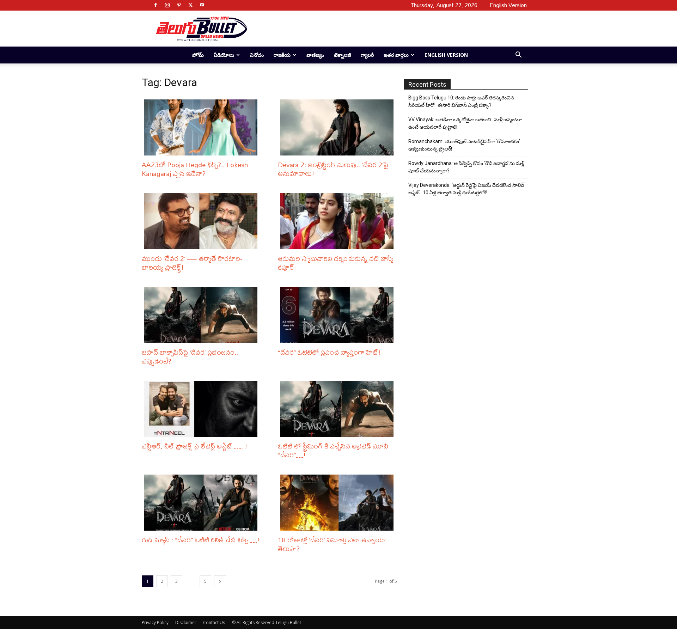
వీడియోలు (224, 54)
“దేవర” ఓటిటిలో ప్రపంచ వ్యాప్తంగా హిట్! (329, 352)
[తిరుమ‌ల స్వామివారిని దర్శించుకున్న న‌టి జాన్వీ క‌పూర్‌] (338, 221)
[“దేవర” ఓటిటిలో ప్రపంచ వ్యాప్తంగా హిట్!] (338, 315)
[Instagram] (167, 5)
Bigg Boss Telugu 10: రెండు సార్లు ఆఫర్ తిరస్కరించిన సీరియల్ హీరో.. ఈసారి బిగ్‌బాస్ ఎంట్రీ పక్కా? (461, 101)
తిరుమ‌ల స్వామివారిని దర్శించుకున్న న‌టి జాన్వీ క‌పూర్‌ (335, 262)
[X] (190, 5)
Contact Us (214, 622)
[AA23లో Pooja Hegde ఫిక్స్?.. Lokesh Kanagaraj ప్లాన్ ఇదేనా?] (202, 127)
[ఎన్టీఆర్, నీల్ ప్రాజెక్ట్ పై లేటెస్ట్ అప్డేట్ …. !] (202, 409)
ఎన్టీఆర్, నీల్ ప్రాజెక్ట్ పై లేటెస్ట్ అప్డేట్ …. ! (195, 446)
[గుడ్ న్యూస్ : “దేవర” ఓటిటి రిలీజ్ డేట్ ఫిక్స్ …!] (202, 503)
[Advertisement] (385, 28)
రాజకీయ (282, 54)
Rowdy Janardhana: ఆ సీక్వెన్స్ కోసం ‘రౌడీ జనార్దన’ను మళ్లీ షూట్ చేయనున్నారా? (466, 166)
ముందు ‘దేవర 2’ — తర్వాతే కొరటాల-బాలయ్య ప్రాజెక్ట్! (192, 262)
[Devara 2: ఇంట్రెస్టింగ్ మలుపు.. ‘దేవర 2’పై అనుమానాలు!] (338, 127)
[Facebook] (155, 5)
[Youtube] (202, 5)
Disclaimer (185, 622)
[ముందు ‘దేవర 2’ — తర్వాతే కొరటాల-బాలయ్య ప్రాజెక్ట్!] (202, 221)
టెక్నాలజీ (342, 54)
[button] (518, 55)
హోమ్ (198, 54)
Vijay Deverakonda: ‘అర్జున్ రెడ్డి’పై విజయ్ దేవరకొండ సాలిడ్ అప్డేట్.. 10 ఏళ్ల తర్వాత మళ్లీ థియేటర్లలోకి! (466, 188)
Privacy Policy (155, 622)
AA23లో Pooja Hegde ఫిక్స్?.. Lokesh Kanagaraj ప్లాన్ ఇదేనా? (195, 169)
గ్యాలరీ (367, 54)
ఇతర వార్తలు (396, 54)
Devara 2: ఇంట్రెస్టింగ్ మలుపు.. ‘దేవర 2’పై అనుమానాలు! (333, 169)
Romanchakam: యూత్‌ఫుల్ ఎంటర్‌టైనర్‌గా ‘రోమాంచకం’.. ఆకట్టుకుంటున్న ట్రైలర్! (465, 145)
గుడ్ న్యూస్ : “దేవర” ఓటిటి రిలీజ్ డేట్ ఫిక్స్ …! (201, 539)
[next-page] (220, 581)
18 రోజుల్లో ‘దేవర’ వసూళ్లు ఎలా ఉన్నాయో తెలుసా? (332, 544)
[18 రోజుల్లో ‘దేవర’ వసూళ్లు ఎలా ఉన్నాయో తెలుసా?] (338, 503)
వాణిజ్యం (315, 54)
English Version (446, 54)
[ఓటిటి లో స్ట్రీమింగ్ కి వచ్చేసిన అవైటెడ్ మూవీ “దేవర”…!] (338, 409)
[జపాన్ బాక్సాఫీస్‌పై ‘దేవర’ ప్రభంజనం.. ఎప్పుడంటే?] (202, 315)
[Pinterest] (178, 5)
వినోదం (257, 54)
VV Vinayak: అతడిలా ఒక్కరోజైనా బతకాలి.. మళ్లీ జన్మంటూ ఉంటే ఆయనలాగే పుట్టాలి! (465, 123)
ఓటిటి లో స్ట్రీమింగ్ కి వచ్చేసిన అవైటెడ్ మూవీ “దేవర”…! (333, 450)
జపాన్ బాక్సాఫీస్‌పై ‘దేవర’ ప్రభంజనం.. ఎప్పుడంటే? (190, 356)
